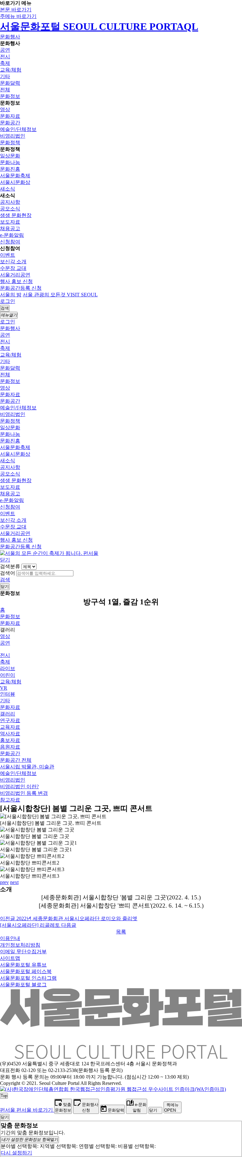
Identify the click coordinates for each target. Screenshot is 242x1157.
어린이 (7, 675)
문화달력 (10, 83)
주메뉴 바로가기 (18, 16)
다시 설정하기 (16, 1152)
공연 (5, 50)
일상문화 (10, 155)
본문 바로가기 (16, 9)
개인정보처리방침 (20, 945)
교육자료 (10, 727)
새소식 (7, 188)
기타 (5, 76)
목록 (121, 931)
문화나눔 (10, 162)
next (14, 882)
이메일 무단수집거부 (23, 951)
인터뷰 (7, 694)
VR (3, 688)
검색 (5, 579)
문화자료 (10, 116)
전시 (5, 56)
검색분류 (10, 566)
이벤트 (7, 255)
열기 (29, 1139)
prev (4, 882)
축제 (5, 63)
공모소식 (10, 208)
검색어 (7, 573)
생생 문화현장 (16, 215)
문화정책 (10, 142)
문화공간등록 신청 (21, 288)
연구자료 (10, 720)
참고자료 (10, 799)
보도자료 (10, 222)
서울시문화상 (15, 182)
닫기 (5, 559)
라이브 (7, 668)
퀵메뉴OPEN (171, 1108)
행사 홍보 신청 (16, 281)
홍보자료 (10, 740)
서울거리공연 (15, 274)
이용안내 (10, 938)
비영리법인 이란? (19, 786)
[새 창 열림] (113, 1089)
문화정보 (10, 96)
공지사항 (10, 202)
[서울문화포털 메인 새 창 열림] (121, 1056)
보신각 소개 (13, 261)
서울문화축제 (15, 175)
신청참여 (10, 241)
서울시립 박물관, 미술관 (27, 766)
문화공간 (10, 122)
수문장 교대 (13, 268)
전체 (5, 89)
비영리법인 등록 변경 (24, 793)
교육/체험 (10, 69)
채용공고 (10, 228)
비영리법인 (12, 136)
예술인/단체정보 (18, 129)
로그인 (7, 301)
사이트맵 (10, 958)
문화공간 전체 (16, 760)
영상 (5, 109)
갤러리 (7, 713)
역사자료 (10, 733)
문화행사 (10, 36)
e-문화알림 (12, 235)
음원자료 (10, 746)
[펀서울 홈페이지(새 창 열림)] (49, 553)
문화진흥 (10, 169)
